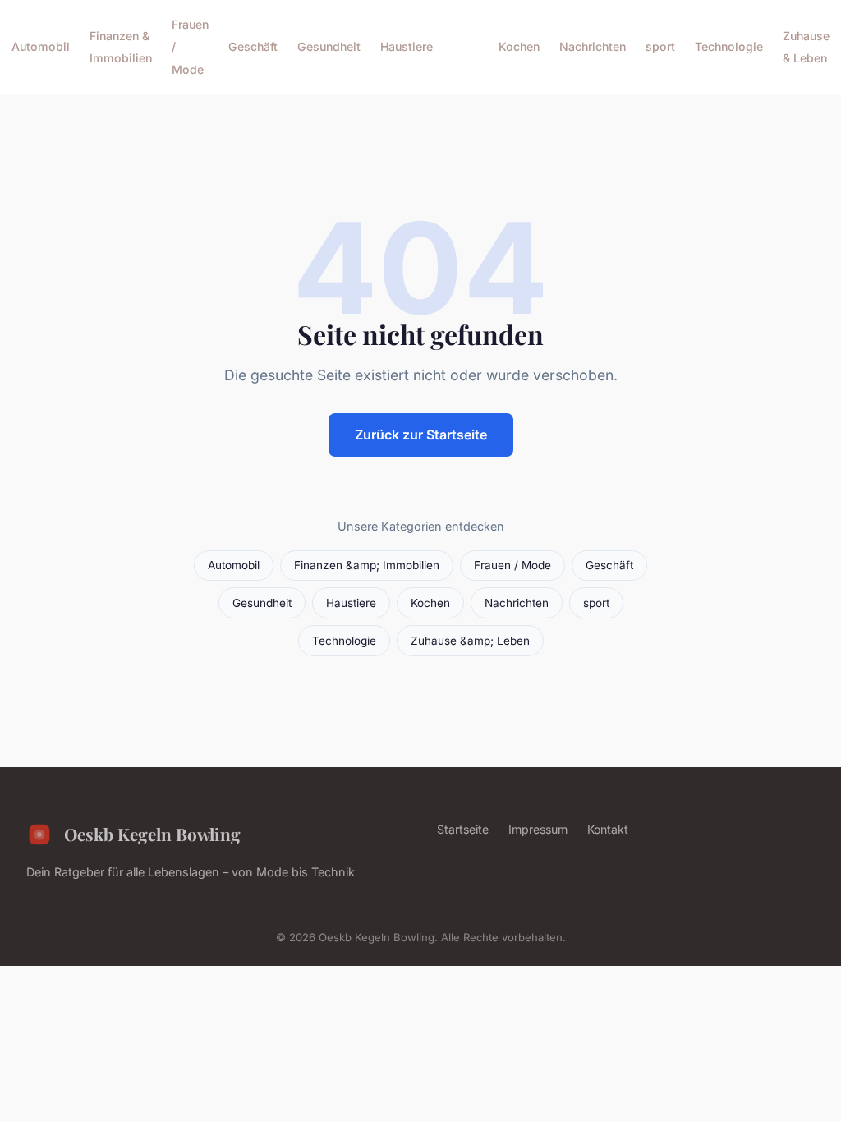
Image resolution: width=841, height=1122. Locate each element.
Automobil (40, 46)
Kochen (519, 46)
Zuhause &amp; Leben (470, 640)
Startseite (463, 829)
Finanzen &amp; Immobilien (366, 565)
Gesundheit (329, 46)
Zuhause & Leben (806, 47)
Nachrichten (592, 46)
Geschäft (253, 46)
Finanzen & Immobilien (121, 47)
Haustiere (406, 46)
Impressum (538, 829)
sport (660, 46)
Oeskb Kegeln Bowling (152, 833)
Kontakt (607, 829)
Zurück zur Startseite (421, 434)
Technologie (729, 46)
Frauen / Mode (512, 565)
